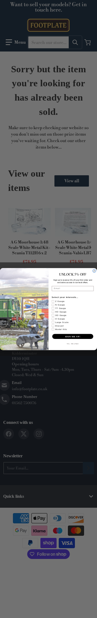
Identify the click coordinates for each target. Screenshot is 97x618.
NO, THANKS (73, 344)
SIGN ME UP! (72, 336)
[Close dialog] (94, 270)
